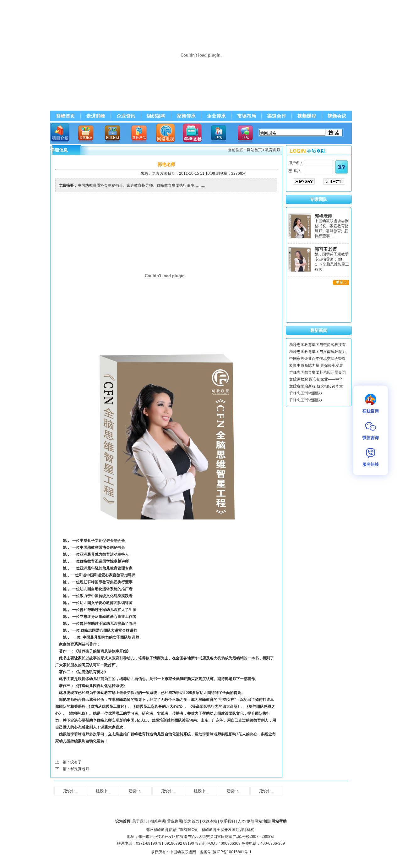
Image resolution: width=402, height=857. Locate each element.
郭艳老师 (323, 215)
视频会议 (337, 115)
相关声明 (157, 821)
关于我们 (139, 821)
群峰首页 (65, 115)
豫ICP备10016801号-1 (232, 852)
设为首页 (191, 821)
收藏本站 (209, 821)
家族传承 (186, 115)
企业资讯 (126, 115)
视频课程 (306, 115)
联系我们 (227, 821)
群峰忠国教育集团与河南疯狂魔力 (317, 351)
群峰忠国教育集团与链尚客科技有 (317, 345)
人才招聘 (245, 821)
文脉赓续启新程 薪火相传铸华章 (316, 386)
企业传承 (216, 115)
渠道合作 (276, 115)
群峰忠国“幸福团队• (305, 393)
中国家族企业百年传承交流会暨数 (317, 358)
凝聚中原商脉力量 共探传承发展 (316, 365)
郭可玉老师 (326, 249)
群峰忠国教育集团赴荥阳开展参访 (317, 372)
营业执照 (174, 821)
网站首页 (254, 150)
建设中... (70, 791)
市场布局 (246, 115)
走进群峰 (95, 115)
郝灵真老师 (79, 769)
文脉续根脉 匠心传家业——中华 (316, 379)
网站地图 (262, 821)
